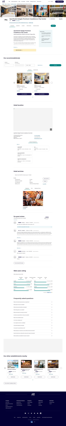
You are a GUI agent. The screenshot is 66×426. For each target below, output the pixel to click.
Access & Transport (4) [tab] (33, 141)
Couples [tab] (45, 278)
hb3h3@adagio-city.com (38, 138)
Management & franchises (9, 403)
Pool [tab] (32, 188)
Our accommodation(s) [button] (12, 58)
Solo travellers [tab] (40, 278)
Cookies (34, 417)
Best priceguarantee (60, 19)
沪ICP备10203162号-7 (36, 419)
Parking (45, 181)
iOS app (39, 403)
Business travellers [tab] (32, 278)
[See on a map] (33, 119)
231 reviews (17, 20)
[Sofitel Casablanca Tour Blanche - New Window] (39, 364)
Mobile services (40, 402)
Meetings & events (19, 403)
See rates (53, 25)
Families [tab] (26, 278)
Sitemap (29, 403)
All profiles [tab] (21, 278)
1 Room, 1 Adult (28, 65)
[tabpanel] (33, 85)
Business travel (19, 402)
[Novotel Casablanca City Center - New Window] (53, 364)
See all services (46, 178)
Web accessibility (30, 402)
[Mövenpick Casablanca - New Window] (13, 364)
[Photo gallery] (33, 11)
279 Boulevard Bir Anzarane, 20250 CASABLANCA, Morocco (18, 22)
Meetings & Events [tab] (37, 188)
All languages (29, 405)
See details (24, 208)
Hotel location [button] (19, 105)
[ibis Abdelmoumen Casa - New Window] (26, 364)
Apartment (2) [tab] (35, 69)
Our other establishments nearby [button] (15, 356)
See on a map (11, 374)
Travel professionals (19, 405)
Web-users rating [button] (20, 271)
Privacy (30, 417)
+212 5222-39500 (37, 135)
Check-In (7, 63)
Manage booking (51, 402)
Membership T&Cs (24, 417)
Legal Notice (38, 417)
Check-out (17, 63)
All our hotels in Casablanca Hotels (10, 383)
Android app (40, 405)
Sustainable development (9, 406)
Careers (7, 405)
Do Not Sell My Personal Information (47, 417)
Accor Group (7, 402)
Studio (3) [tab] (29, 69)
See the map (31, 22)
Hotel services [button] (18, 171)
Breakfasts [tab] (27, 188)
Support (50, 403)
